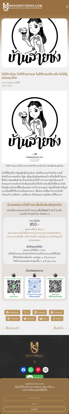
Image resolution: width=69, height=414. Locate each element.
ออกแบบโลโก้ (14, 82)
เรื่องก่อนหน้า (12, 328)
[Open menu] (67, 7)
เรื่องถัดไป (58, 328)
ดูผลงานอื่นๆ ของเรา (34, 229)
